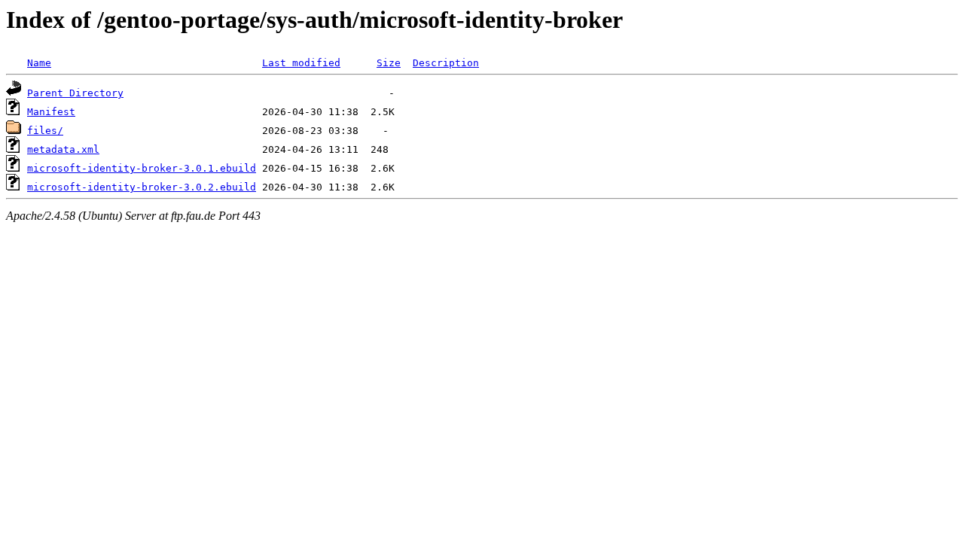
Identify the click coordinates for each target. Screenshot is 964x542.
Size (389, 63)
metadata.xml (63, 149)
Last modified (301, 63)
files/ (45, 130)
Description (446, 63)
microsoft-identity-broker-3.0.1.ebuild (141, 168)
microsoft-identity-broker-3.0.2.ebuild (141, 187)
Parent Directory (75, 93)
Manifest (51, 111)
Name (39, 63)
